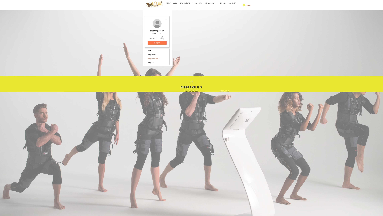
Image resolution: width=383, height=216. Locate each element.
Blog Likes (151, 63)
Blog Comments (153, 59)
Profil (149, 51)
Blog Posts (151, 55)
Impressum (224, 91)
